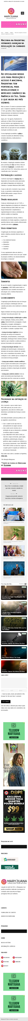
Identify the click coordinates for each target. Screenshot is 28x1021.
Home (2, 32)
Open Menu (22, 13)
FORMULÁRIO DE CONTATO (8, 912)
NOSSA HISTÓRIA (6, 942)
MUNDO (11, 32)
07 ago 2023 (3, 48)
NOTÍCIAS (6, 32)
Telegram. (7, 465)
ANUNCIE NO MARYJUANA (8, 916)
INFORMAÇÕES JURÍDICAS (8, 946)
